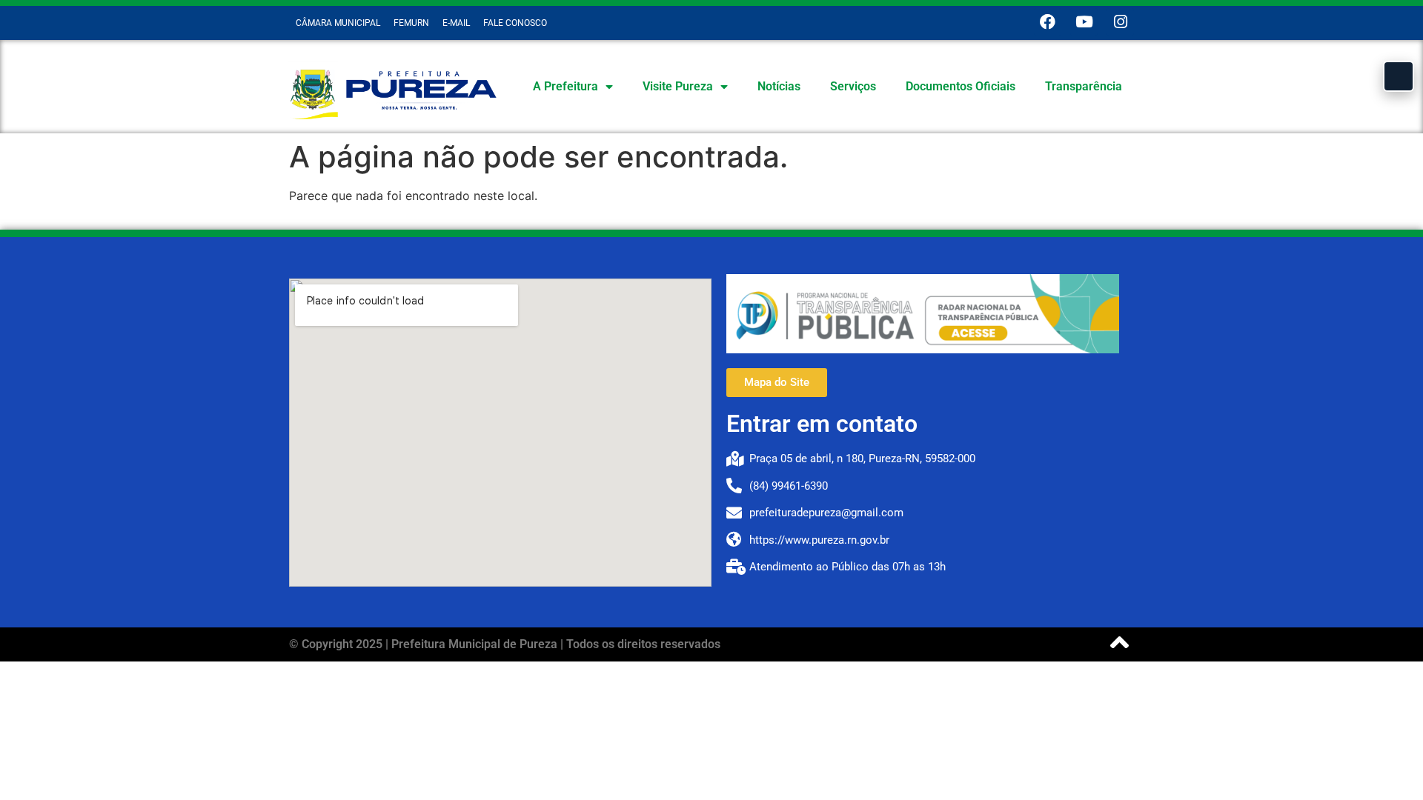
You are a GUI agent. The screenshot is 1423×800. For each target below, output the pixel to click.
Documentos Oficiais (960, 86)
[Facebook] (1047, 22)
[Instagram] (1120, 22)
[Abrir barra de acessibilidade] (1398, 76)
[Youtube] (1084, 22)
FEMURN (411, 23)
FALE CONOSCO (515, 23)
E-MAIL (456, 23)
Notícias (778, 86)
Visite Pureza (678, 86)
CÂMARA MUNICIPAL (338, 23)
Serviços (853, 86)
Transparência (1083, 86)
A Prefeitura (565, 86)
